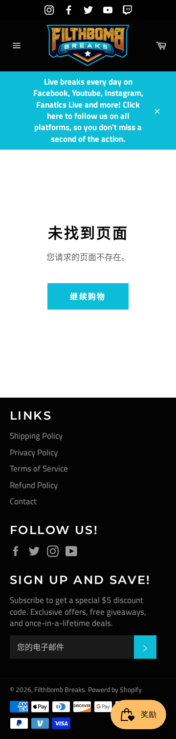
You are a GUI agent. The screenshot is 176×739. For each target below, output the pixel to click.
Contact (23, 501)
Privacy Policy (34, 452)
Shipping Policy (36, 435)
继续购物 (88, 296)
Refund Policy (34, 485)
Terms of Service (39, 468)
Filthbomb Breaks (59, 689)
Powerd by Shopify (115, 689)
